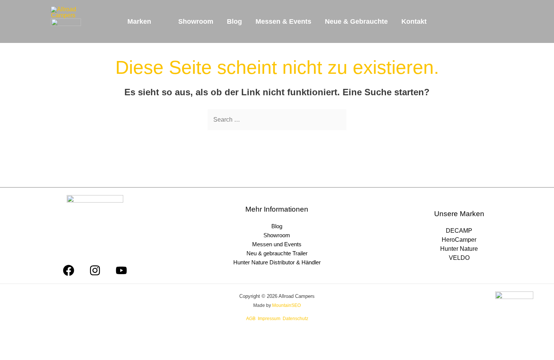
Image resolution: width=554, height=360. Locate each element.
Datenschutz (295, 318)
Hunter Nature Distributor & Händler (277, 262)
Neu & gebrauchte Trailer (277, 253)
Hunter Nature (459, 249)
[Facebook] (68, 270)
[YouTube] (121, 270)
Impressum (269, 318)
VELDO (459, 258)
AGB (251, 318)
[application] (154, 21)
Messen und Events (276, 244)
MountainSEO (286, 305)
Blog (276, 226)
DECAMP (459, 230)
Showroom (276, 235)
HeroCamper (459, 239)
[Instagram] (95, 270)
